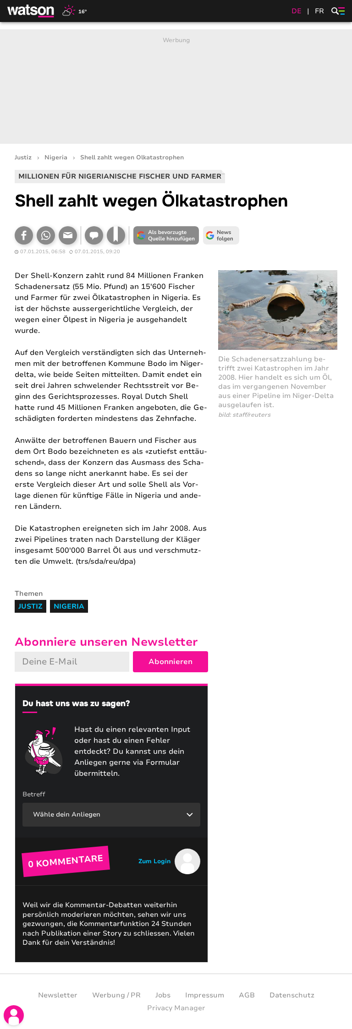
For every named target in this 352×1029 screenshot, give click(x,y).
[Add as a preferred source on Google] (166, 235)
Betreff (33, 794)
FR (319, 11)
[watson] (31, 11)
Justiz (23, 158)
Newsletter (57, 995)
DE (297, 11)
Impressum (204, 995)
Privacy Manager (176, 1008)
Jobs (162, 995)
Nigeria (55, 158)
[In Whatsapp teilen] (46, 235)
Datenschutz (292, 995)
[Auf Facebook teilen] (24, 235)
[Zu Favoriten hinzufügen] (116, 235)
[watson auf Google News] (221, 235)
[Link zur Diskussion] (94, 235)
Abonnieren (170, 662)
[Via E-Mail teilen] (68, 235)
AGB (247, 995)
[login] (14, 1015)
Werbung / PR (116, 995)
